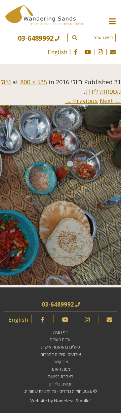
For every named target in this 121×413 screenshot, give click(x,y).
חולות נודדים (70, 391)
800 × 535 (33, 82)
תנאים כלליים (61, 384)
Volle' (85, 401)
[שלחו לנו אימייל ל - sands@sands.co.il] (113, 52)
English (57, 52)
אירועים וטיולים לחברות (60, 354)
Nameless (64, 401)
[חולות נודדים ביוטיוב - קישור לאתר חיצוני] (87, 52)
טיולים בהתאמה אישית (60, 347)
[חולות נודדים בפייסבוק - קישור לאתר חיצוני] (75, 52)
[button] (112, 21)
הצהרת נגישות (60, 376)
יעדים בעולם (61, 339)
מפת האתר (60, 369)
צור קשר (60, 362)
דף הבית (60, 332)
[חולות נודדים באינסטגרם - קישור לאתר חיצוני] (100, 52)
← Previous (97, 101)
